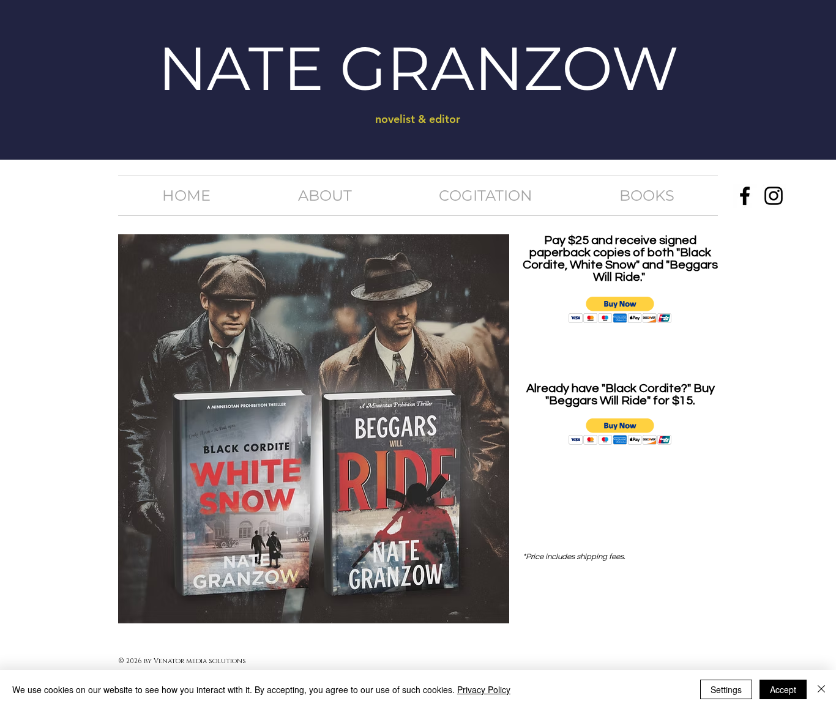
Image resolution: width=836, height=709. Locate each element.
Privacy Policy (483, 689)
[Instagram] (773, 196)
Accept (783, 689)
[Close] (821, 689)
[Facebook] (745, 196)
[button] (620, 309)
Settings (726, 689)
